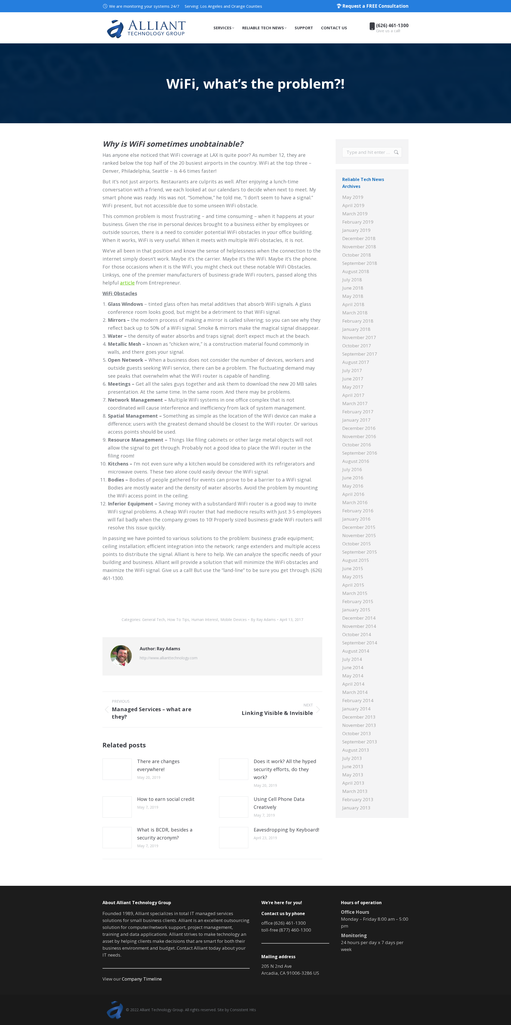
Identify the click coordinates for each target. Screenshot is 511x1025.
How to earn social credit (166, 799)
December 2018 (359, 238)
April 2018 (353, 304)
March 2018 (355, 313)
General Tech (153, 619)
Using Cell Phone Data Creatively (279, 803)
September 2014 (359, 643)
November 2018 (359, 247)
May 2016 (352, 486)
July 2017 (352, 370)
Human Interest (204, 619)
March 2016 (355, 502)
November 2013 (359, 725)
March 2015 (355, 593)
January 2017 (356, 420)
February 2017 (357, 412)
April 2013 (353, 783)
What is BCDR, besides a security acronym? (164, 833)
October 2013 (356, 733)
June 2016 (352, 478)
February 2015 (357, 601)
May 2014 (352, 676)
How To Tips (178, 619)
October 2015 (356, 544)
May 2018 (352, 296)
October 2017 (356, 346)
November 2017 (359, 337)
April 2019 (353, 205)
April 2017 (353, 395)
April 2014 (353, 684)
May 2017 (352, 387)
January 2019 (356, 230)
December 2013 (359, 717)
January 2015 (356, 610)
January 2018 (356, 329)
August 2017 (355, 362)
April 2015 (353, 585)
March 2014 (355, 692)
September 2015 (359, 552)
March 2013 (355, 791)
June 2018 (352, 288)
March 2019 (355, 214)
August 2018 (355, 271)
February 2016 (357, 511)
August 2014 (355, 651)
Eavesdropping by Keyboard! (286, 829)
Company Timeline (142, 979)
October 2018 (356, 255)
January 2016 (356, 519)
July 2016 (352, 469)
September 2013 (359, 742)
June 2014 (352, 667)
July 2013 (352, 758)
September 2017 (359, 354)
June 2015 (352, 568)
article (127, 282)
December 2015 (359, 527)
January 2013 (356, 808)
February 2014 (357, 700)
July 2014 (352, 659)
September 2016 (359, 453)
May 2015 (352, 577)
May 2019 (352, 197)
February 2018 (357, 321)
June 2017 (352, 379)
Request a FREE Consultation (375, 6)
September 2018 (359, 263)
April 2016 (353, 494)
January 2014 (356, 709)
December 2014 (359, 618)
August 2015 (355, 560)
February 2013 (357, 799)
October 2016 (356, 445)
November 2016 (359, 436)
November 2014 (359, 626)
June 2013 (352, 766)
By (263, 619)
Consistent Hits (243, 1009)
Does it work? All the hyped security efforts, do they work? (285, 769)
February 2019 (357, 222)
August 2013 (355, 750)
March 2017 (355, 403)
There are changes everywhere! (158, 765)
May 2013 (352, 775)
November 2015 (359, 535)
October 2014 (356, 634)
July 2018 (352, 280)
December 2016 (359, 428)
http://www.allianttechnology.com (168, 657)
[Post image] (117, 769)
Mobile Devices (233, 619)
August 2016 (355, 461)
